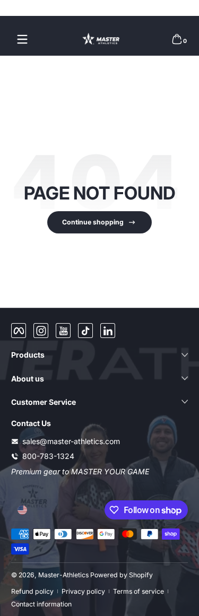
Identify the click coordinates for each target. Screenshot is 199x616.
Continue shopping (93, 222)
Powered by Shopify (121, 575)
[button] (177, 39)
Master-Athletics (63, 575)
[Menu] (22, 39)
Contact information (41, 604)
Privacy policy (83, 591)
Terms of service (138, 591)
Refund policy (32, 591)
